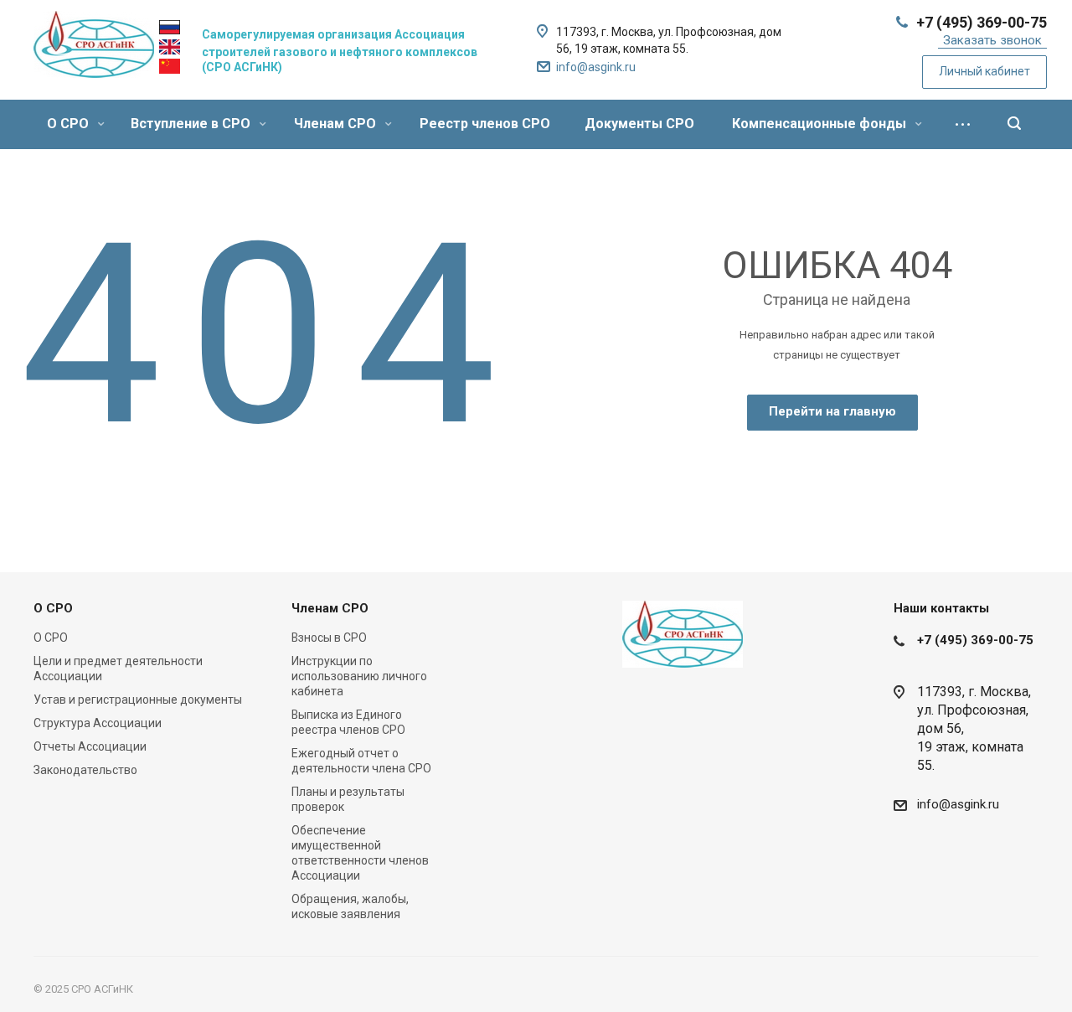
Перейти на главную (832, 411)
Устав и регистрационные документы (138, 699)
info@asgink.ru (596, 67)
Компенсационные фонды (821, 124)
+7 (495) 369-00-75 (981, 22)
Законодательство (85, 770)
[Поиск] (1014, 124)
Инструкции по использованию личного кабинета (359, 676)
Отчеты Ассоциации (90, 746)
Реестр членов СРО (485, 124)
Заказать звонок (992, 41)
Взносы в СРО (329, 637)
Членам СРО (336, 124)
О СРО (69, 124)
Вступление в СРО (192, 124)
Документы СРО (639, 124)
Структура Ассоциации (98, 723)
